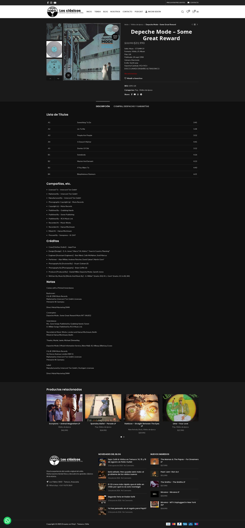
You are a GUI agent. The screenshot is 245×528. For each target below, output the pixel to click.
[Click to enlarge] (68, 75)
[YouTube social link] (55, 3)
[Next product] (197, 24)
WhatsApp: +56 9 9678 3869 (60, 485)
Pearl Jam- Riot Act (170, 472)
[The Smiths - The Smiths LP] (154, 484)
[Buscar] (182, 11)
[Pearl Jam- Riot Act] (154, 474)
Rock (140, 429)
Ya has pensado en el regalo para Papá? (127, 508)
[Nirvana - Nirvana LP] (154, 494)
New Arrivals (133, 429)
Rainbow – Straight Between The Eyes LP (142, 424)
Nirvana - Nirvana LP (170, 492)
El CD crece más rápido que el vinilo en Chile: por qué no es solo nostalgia (126, 485)
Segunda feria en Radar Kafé (121, 496)
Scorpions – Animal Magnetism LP (64, 423)
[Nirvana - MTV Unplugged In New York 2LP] (154, 505)
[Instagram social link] (51, 3)
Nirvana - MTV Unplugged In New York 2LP (178, 503)
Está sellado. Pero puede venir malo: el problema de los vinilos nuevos (126, 473)
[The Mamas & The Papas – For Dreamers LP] (154, 462)
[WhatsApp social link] (137, 94)
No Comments (129, 466)
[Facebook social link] (47, 3)
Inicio (126, 24)
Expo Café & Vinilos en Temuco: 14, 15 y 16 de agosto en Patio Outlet (127, 460)
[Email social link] (134, 94)
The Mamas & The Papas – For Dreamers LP (180, 460)
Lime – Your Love (180, 423)
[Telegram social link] (141, 94)
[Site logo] (65, 11)
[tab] (103, 105)
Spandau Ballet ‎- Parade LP (103, 423)
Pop (136, 90)
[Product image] (64, 407)
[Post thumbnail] (102, 462)
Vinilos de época (137, 24)
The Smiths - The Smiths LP (173, 482)
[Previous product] (192, 24)
